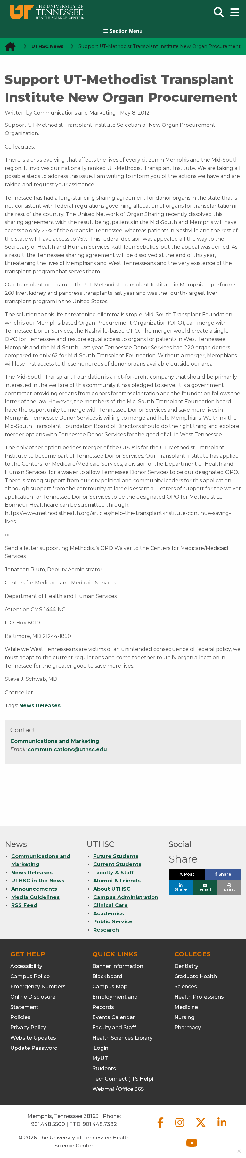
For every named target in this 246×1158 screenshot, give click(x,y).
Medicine (186, 1007)
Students (104, 1069)
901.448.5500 (48, 1124)
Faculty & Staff (113, 873)
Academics (108, 914)
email (205, 889)
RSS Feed (24, 905)
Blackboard (107, 976)
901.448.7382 (100, 1124)
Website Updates (33, 1038)
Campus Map (109, 987)
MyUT (100, 1058)
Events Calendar (113, 1017)
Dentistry (186, 966)
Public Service (113, 922)
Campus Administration (125, 897)
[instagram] (180, 1128)
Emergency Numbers (38, 987)
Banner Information (117, 966)
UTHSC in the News (37, 881)
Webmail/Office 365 (118, 1089)
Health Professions (199, 997)
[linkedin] (222, 1128)
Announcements (34, 889)
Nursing (184, 1017)
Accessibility (26, 966)
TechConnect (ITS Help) (122, 1079)
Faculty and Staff (114, 1028)
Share (229, 876)
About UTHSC (111, 889)
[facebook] (161, 1128)
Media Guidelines (35, 897)
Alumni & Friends (117, 881)
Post (194, 876)
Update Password (34, 1048)
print (229, 889)
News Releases (40, 706)
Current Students (117, 864)
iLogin (100, 1048)
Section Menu (125, 31)
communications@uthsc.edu (67, 749)
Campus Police (30, 976)
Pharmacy (187, 1028)
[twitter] (201, 1128)
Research (106, 930)
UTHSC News (47, 46)
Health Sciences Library (122, 1038)
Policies (20, 1017)
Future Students (115, 856)
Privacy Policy (28, 1028)
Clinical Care (110, 905)
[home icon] (8, 46)
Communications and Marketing (54, 741)
